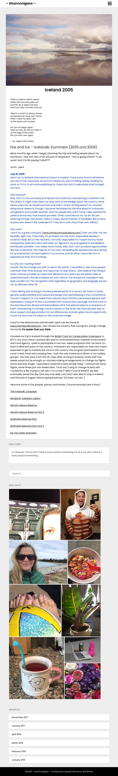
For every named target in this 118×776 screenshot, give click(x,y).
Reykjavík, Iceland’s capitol (25, 398)
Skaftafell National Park (23, 419)
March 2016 (17, 742)
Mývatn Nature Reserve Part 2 (27, 412)
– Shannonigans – (21, 3)
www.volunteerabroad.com (25, 326)
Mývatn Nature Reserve (23, 405)
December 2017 (20, 717)
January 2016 (18, 759)
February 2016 (19, 751)
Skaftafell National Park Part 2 (27, 426)
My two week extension (23, 433)
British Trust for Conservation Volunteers (78, 336)
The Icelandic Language (23, 391)
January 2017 (18, 725)
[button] (34, 514)
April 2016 (16, 734)
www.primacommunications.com (61, 232)
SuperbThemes (72, 771)
